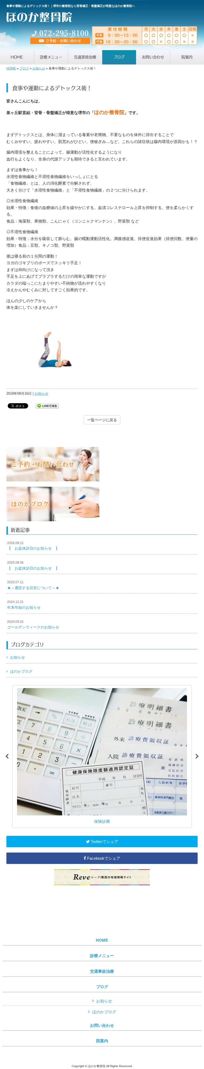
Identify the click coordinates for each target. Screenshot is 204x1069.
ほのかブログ (21, 671)
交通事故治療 (102, 971)
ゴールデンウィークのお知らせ (33, 624)
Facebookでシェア (103, 858)
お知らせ (38, 68)
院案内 (102, 1041)
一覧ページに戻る (102, 420)
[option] (102, 756)
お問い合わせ (102, 1025)
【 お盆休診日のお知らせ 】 (33, 546)
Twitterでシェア (104, 841)
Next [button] (197, 756)
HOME (11, 68)
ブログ (24, 68)
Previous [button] (7, 756)
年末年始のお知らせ (24, 605)
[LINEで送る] (47, 405)
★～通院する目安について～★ (33, 585)
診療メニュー (102, 956)
